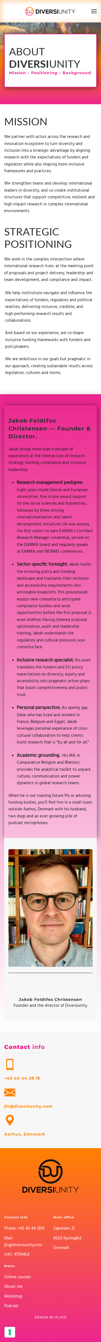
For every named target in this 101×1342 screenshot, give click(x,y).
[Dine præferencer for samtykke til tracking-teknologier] (9, 1332)
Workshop (13, 1296)
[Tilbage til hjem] (50, 11)
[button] (94, 11)
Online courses (17, 1277)
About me (13, 1287)
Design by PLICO (50, 1317)
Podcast (11, 1306)
